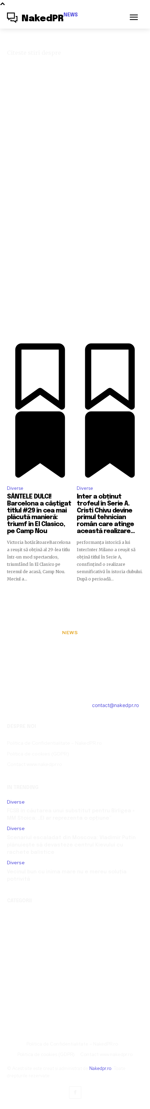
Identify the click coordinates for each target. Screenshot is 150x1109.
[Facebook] (75, 1092)
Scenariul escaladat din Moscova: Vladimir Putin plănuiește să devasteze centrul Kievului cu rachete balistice (71, 845)
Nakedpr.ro (100, 1068)
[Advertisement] (75, 178)
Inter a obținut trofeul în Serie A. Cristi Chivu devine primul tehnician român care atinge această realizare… (106, 514)
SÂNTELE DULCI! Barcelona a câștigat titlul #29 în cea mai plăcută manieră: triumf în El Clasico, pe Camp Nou (39, 514)
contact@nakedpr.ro (115, 705)
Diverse (15, 488)
